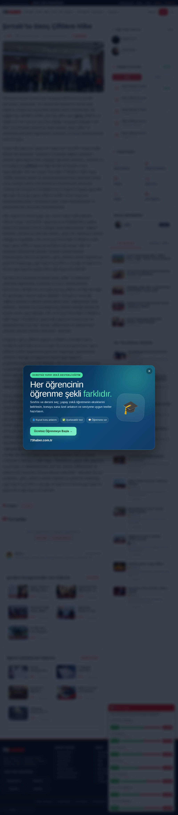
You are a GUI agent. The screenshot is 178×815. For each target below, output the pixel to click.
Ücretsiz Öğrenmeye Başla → (53, 431)
